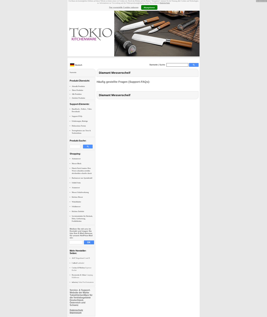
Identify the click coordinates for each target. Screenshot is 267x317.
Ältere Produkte (77, 90)
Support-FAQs (77, 116)
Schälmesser (76, 207)
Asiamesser (76, 188)
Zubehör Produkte (78, 98)
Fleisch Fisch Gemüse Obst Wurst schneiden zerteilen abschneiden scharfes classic (82, 170)
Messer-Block (76, 164)
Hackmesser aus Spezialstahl (82, 178)
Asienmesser (76, 159)
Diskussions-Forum (79, 126)
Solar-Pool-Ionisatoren (83, 282)
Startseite (153, 65)
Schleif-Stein (76, 183)
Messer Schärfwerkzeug (80, 192)
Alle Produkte (77, 94)
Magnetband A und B (81, 258)
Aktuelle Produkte (78, 86)
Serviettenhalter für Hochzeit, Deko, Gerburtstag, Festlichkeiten (82, 218)
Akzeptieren (149, 7)
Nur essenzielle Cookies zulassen (123, 7)
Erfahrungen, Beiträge (80, 121)
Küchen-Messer (77, 197)
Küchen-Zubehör (78, 211)
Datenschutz (165, 3)
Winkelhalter (76, 202)
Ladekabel (78, 263)
